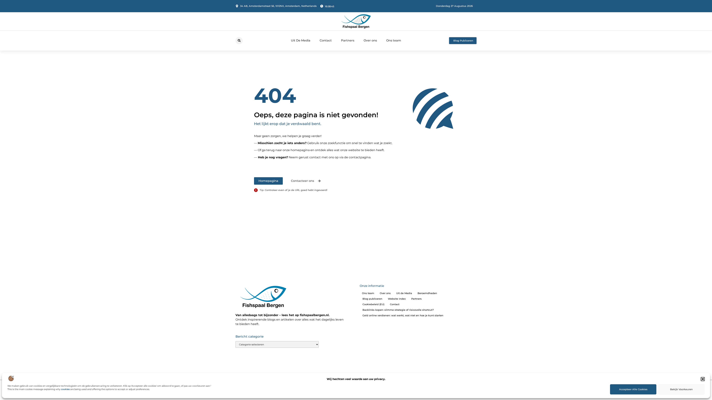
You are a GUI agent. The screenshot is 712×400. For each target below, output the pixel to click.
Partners (347, 40)
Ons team (393, 40)
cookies (65, 389)
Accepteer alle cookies (633, 389)
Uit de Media (404, 293)
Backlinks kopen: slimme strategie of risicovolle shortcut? (398, 309)
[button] (703, 379)
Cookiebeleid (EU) (373, 304)
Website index (397, 298)
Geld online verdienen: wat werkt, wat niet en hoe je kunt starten (402, 315)
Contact (326, 40)
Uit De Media (300, 40)
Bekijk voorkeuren (681, 389)
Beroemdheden (427, 293)
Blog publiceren (372, 298)
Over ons (370, 40)
